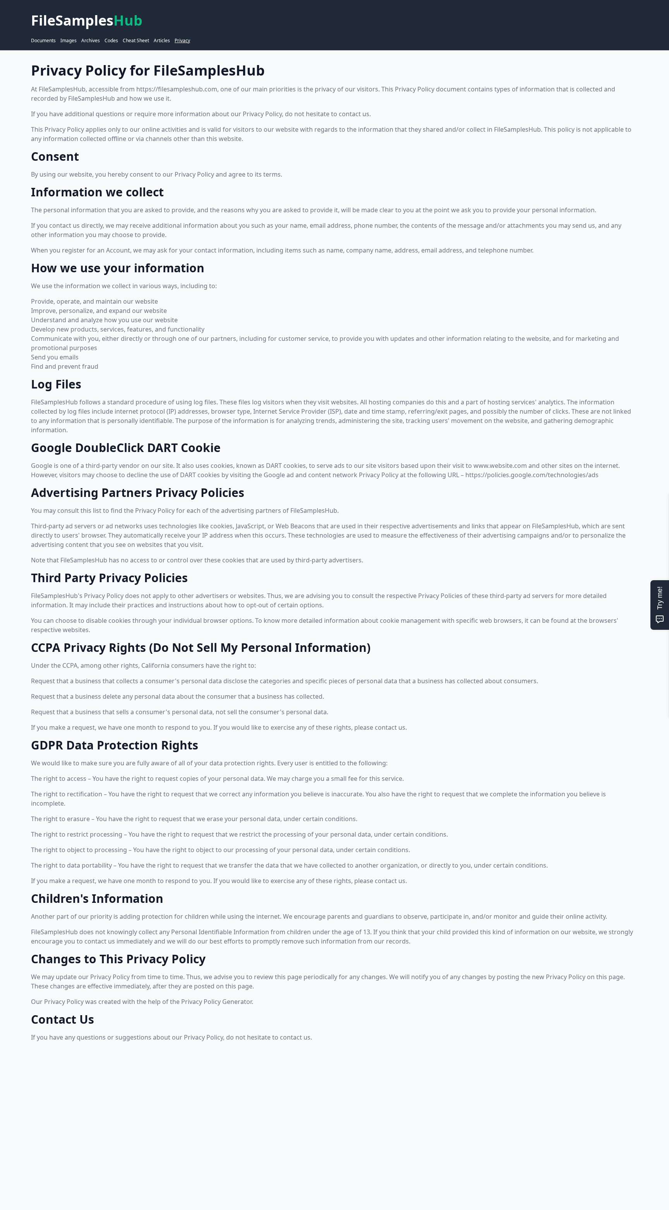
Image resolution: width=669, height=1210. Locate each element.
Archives (90, 41)
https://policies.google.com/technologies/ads (532, 475)
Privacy (182, 41)
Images (68, 41)
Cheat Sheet (136, 41)
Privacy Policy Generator (216, 1001)
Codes (111, 41)
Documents (43, 41)
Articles (162, 41)
